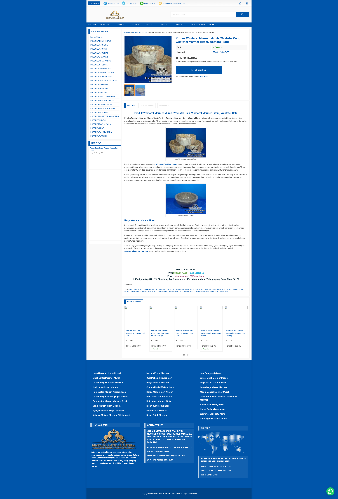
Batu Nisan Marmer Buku (158, 401)
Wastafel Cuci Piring (176, 291)
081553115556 (113, 3)
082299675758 (131, 3)
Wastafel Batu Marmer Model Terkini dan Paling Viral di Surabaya (160, 333)
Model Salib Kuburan (156, 410)
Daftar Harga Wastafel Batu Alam (139, 289)
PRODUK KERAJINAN (99, 57)
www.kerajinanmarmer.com (136, 251)
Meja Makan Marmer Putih (213, 382)
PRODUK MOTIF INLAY (99, 92)
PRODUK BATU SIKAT (99, 53)
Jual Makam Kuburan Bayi (159, 378)
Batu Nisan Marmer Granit (159, 396)
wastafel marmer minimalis (209, 291)
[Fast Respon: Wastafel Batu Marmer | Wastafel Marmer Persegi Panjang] (246, 327)
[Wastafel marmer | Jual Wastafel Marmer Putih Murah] (186, 317)
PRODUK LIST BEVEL (98, 65)
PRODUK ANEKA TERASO (101, 41)
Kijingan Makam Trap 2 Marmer (108, 410)
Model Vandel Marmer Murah (214, 392)
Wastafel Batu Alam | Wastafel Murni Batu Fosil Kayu (135, 333)
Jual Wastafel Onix (201, 289)
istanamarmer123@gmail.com (174, 3)
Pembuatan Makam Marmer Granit (110, 401)
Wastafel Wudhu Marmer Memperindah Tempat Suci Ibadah (211, 333)
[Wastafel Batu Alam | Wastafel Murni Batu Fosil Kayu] (136, 317)
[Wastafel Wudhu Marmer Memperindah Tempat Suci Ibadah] (211, 317)
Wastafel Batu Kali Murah (159, 291)
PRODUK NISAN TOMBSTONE (102, 96)
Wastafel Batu (146, 291)
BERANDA (92, 25)
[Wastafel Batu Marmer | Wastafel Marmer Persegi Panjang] (236, 317)
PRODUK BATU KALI (98, 49)
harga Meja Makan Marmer (213, 387)
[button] (242, 14)
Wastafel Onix (224, 291)
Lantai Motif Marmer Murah (214, 378)
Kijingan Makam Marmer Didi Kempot (111, 415)
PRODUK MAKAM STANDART (102, 73)
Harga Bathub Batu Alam (212, 409)
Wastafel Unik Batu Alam (212, 414)
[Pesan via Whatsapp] (240, 3)
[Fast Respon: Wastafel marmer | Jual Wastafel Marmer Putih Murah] (195, 327)
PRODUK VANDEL (97, 128)
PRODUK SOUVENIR (98, 120)
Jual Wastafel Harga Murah (185, 289)
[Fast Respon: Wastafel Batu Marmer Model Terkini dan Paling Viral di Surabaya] (170, 327)
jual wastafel (171, 289)
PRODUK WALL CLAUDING (101, 132)
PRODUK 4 (164, 25)
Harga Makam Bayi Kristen (159, 392)
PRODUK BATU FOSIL (99, 45)
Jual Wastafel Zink (214, 289)
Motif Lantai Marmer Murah (106, 378)
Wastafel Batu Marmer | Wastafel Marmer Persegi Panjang (235, 333)
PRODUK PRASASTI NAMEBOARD (104, 116)
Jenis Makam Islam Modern (107, 405)
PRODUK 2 (135, 25)
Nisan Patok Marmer (156, 415)
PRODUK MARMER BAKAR (101, 77)
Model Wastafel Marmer (230, 289)
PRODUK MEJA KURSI (99, 85)
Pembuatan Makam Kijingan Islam (109, 392)
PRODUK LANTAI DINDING (100, 61)
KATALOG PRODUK (198, 25)
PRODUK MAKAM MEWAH (101, 69)
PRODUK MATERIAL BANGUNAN (103, 81)
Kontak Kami (94, 3)
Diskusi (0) (164, 105)
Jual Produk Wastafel (158, 289)
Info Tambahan (147, 105)
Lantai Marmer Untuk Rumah (107, 373)
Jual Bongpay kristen (210, 373)
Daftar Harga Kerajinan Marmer (108, 382)
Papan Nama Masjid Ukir (212, 404)
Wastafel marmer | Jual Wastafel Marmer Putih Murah (184, 333)
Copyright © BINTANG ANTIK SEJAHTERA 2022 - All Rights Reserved (169, 494)
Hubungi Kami (200, 70)
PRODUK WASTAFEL (221, 52)
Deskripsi (131, 105)
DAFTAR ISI (213, 25)
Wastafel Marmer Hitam (192, 291)
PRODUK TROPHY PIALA (100, 124)
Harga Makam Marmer (157, 382)
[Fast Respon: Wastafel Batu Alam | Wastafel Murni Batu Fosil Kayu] (145, 327)
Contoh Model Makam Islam (160, 387)
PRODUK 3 (150, 25)
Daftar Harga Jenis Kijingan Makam (110, 396)
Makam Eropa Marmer (157, 373)
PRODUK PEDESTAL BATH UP (102, 108)
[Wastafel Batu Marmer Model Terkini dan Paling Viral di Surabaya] (161, 317)
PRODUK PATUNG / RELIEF (101, 104)
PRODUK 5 (179, 25)
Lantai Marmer (96, 37)
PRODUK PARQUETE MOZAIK (102, 100)
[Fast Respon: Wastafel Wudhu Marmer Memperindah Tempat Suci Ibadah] (221, 327)
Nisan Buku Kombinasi (157, 405)
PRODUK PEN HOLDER (99, 112)
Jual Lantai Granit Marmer (106, 387)
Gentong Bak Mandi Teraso (213, 418)
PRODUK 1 (120, 25)
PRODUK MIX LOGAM (99, 89)
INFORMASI (104, 25)
